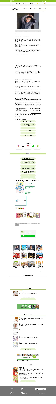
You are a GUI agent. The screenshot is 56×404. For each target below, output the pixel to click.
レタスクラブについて (24, 393)
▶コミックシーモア (28, 189)
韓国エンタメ (32, 223)
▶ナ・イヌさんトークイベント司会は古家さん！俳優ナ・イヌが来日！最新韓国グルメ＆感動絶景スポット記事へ (28, 125)
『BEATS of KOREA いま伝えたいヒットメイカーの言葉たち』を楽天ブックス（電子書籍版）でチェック (28, 162)
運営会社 (22, 388)
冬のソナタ (38, 223)
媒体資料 (22, 392)
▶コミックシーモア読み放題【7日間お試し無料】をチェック (28, 175)
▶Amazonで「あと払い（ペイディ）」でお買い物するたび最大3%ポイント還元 (28, 172)
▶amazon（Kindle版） (28, 183)
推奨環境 (22, 389)
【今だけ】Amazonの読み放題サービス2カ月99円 (28, 168)
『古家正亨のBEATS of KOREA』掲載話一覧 (28, 121)
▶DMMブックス (27, 193)
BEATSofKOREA (28, 223)
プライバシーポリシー (12, 388)
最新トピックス (11, 393)
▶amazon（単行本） (28, 184)
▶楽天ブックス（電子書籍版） (30, 186)
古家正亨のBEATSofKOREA (20, 223)
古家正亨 (24, 223)
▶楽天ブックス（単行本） (29, 187)
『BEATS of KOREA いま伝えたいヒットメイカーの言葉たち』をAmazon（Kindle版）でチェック (28, 159)
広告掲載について (12, 392)
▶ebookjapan (27, 188)
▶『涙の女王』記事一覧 (28, 130)
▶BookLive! (27, 191)
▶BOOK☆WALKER (28, 192)
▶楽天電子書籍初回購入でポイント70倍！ (28, 165)
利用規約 (11, 389)
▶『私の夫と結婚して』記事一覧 (28, 135)
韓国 (35, 223)
